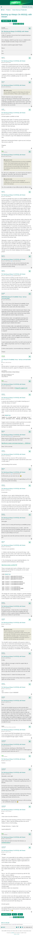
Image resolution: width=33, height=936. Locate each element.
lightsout (3, 431)
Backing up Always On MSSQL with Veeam (16, 15)
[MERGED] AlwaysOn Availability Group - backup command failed (14, 297)
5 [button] (21, 23)
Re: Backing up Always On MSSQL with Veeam (15, 31)
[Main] (16, 2)
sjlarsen (3, 81)
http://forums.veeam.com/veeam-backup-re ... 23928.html (16, 443)
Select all (8, 415)
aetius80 (3, 293)
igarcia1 (3, 57)
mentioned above (6, 842)
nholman (3, 450)
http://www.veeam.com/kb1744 (9, 565)
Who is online (5, 922)
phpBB (12, 932)
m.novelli (3, 27)
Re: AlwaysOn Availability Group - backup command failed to (16, 360)
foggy (3, 151)
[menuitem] (30, 7)
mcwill (3, 109)
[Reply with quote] (30, 28)
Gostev (3, 726)
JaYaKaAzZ (4, 740)
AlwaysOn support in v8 (21, 388)
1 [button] (15, 23)
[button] (13, 24)
